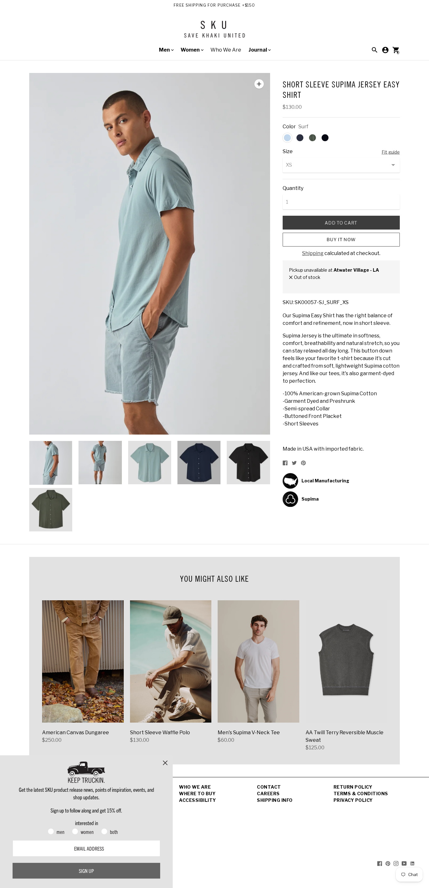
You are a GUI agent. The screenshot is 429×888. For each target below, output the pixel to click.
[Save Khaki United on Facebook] (379, 863)
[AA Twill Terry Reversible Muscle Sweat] (346, 661)
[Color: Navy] (300, 137)
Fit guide (391, 152)
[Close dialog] (165, 763)
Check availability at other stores (323, 283)
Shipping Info (275, 800)
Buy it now (341, 239)
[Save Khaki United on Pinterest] (387, 863)
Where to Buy (197, 793)
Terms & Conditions (361, 793)
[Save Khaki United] (214, 31)
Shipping (312, 253)
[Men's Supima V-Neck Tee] (258, 661)
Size (288, 151)
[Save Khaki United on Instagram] (396, 863)
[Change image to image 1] (50, 463)
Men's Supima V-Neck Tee (249, 732)
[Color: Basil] (312, 137)
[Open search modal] (374, 50)
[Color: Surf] (287, 137)
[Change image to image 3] (149, 462)
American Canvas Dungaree (75, 732)
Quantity (293, 188)
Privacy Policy (353, 800)
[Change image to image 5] (248, 462)
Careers (268, 793)
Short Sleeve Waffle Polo (160, 732)
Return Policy (353, 787)
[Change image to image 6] (50, 509)
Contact (269, 787)
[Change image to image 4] (198, 462)
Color (289, 127)
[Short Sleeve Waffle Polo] (171, 661)
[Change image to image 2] (100, 462)
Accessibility (197, 800)
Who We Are (225, 50)
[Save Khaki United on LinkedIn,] (412, 863)
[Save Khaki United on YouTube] (404, 863)
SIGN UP (86, 871)
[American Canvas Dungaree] (83, 661)
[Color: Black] (325, 137)
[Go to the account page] (385, 50)
